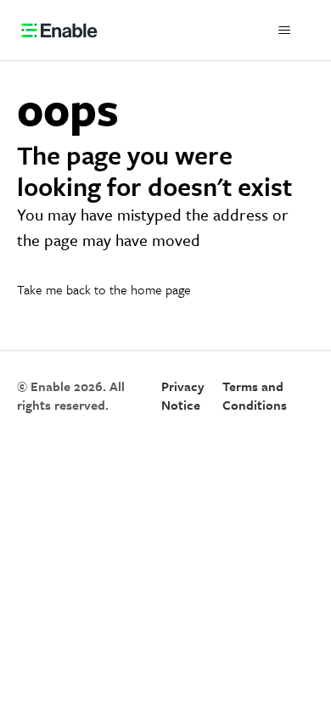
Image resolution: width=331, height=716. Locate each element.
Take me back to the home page (104, 289)
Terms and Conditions (254, 395)
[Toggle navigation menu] (285, 30)
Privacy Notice (183, 395)
